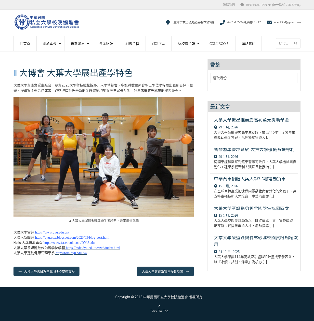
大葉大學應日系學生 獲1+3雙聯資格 (49, 271)
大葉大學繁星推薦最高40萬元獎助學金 (251, 120)
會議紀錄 (106, 44)
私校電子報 (186, 44)
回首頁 (25, 44)
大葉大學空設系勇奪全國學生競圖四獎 (251, 208)
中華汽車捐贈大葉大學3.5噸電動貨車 (250, 178)
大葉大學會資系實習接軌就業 (162, 271)
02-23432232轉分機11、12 (244, 22)
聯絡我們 (229, 5)
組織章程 (132, 44)
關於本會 (49, 44)
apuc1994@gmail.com (287, 22)
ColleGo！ (219, 44)
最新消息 (78, 44)
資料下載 (158, 44)
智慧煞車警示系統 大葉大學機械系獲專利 (254, 149)
